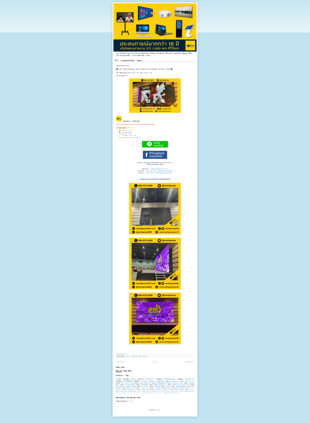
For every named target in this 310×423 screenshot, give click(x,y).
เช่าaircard (177, 391)
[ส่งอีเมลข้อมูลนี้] (117, 356)
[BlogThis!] (119, 356)
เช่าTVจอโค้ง (171, 389)
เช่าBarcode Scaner (130, 393)
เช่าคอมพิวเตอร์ (159, 381)
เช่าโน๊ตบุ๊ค (127, 381)
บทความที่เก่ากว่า (189, 362)
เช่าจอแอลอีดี (134, 356)
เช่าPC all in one (127, 383)
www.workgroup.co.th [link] (159, 169)
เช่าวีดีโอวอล (181, 389)
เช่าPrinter (130, 388)
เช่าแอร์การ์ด (149, 393)
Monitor (139, 391)
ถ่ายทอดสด (128, 389)
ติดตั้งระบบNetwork (160, 385)
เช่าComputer (174, 381)
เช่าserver (168, 391)
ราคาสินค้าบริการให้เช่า (127, 60)
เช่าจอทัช (133, 386)
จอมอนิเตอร (130, 391)
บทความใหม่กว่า (120, 362)
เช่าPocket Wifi (158, 391)
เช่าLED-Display (142, 356)
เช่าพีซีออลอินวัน (161, 383)
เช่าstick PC (141, 393)
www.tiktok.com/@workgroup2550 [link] (159, 173)
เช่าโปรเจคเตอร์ (130, 385)
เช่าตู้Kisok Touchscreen (180, 385)
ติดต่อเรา (139, 60)
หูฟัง (166, 388)
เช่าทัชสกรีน (144, 385)
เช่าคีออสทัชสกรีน (181, 386)
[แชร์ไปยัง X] (120, 356)
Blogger (158, 410)
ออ (158, 393)
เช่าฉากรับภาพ (120, 386)
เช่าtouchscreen (177, 383)
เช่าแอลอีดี (148, 389)
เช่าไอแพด (121, 391)
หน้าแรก (155, 362)
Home (116, 60)
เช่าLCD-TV (189, 379)
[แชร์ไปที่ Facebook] (122, 356)
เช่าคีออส (157, 386)
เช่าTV (133, 379)
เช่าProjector (189, 381)
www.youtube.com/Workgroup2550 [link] (159, 171)
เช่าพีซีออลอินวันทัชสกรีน (177, 388)
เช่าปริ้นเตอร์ (138, 389)
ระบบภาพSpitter (145, 383)
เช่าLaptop (144, 381)
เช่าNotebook (169, 379)
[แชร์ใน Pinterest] (123, 356)
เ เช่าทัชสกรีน (165, 393)
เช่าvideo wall (159, 389)
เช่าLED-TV (149, 379)
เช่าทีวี (118, 379)
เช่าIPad (147, 391)
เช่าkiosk (145, 386)
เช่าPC (168, 386)
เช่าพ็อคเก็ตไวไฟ (173, 393)
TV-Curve (191, 389)
